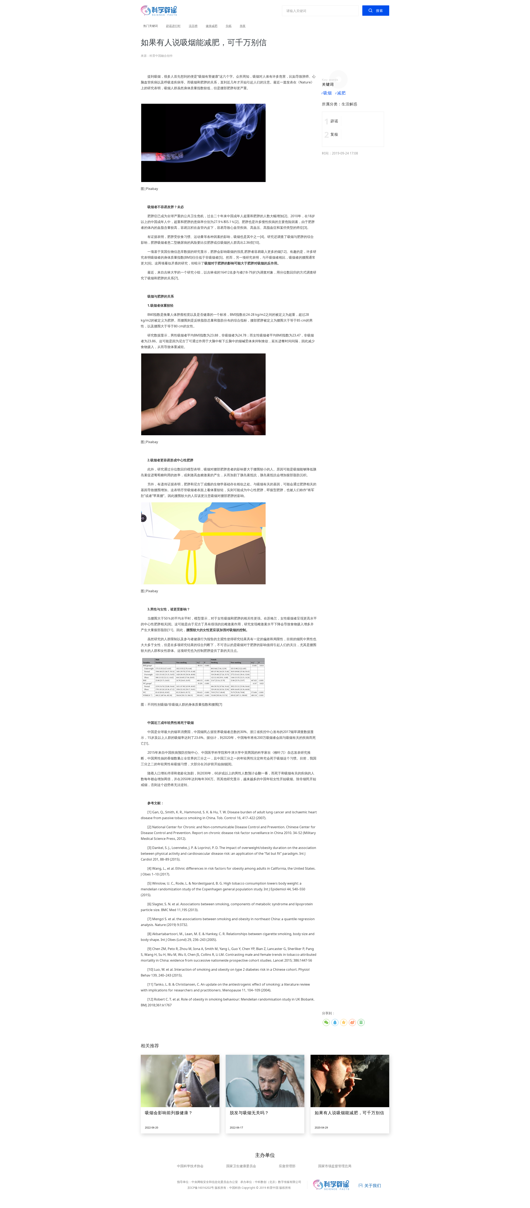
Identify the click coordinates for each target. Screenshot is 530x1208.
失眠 (228, 26)
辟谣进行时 (173, 26)
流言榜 (193, 26)
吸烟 (327, 93)
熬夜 (243, 26)
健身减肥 (211, 26)
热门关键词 (150, 26)
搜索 (379, 10)
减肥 (341, 93)
